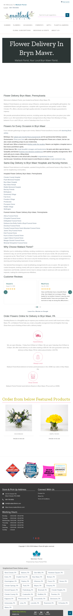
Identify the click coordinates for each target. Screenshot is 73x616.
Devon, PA (63, 581)
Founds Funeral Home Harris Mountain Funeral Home (22, 228)
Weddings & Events (41, 30)
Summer (7, 25)
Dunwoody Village (10, 194)
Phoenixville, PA (23, 599)
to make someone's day (57, 159)
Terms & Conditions (44, 499)
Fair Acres (7, 197)
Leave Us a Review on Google (38, 311)
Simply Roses (54, 434)
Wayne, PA (37, 585)
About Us (40, 496)
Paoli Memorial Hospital (12, 180)
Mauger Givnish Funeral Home (14, 240)
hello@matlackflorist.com (13, 503)
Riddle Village (8, 207)
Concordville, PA (39, 599)
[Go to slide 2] (37, 307)
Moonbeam (18, 434)
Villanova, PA (38, 581)
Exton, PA (8, 577)
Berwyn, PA (51, 577)
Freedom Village (9, 199)
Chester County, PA (11, 594)
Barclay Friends (9, 189)
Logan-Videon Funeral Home (13, 238)
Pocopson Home (9, 204)
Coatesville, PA (28, 594)
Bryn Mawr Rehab (10, 184)
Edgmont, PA (9, 599)
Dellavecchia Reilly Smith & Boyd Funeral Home (20, 223)
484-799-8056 (14, 8)
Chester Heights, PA (58, 590)
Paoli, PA (26, 585)
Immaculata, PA (10, 603)
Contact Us (41, 493)
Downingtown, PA (11, 581)
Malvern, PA (25, 572)
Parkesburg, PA (28, 590)
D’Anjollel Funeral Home (12, 218)
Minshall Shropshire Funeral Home (15, 243)
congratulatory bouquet (45, 156)
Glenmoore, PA (55, 599)
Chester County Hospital (12, 177)
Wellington (7, 209)
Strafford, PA (42, 594)
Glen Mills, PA (39, 572)
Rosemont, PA (49, 603)
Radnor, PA (25, 581)
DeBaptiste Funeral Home (12, 221)
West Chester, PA (10, 572)
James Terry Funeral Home (13, 230)
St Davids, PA (63, 603)
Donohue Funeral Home (12, 226)
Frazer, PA (51, 581)
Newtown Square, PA (55, 572)
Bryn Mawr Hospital (10, 182)
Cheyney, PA (50, 585)
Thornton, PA (55, 594)
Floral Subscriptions (22, 30)
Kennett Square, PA (11, 590)
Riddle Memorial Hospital (12, 187)
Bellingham (7, 192)
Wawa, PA (8, 607)
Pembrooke (8, 202)
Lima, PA (23, 603)
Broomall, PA (42, 590)
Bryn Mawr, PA (37, 577)
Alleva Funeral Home (11, 216)
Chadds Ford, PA (22, 577)
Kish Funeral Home (10, 233)
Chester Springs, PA (11, 585)
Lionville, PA (35, 603)
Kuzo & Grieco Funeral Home (14, 235)
